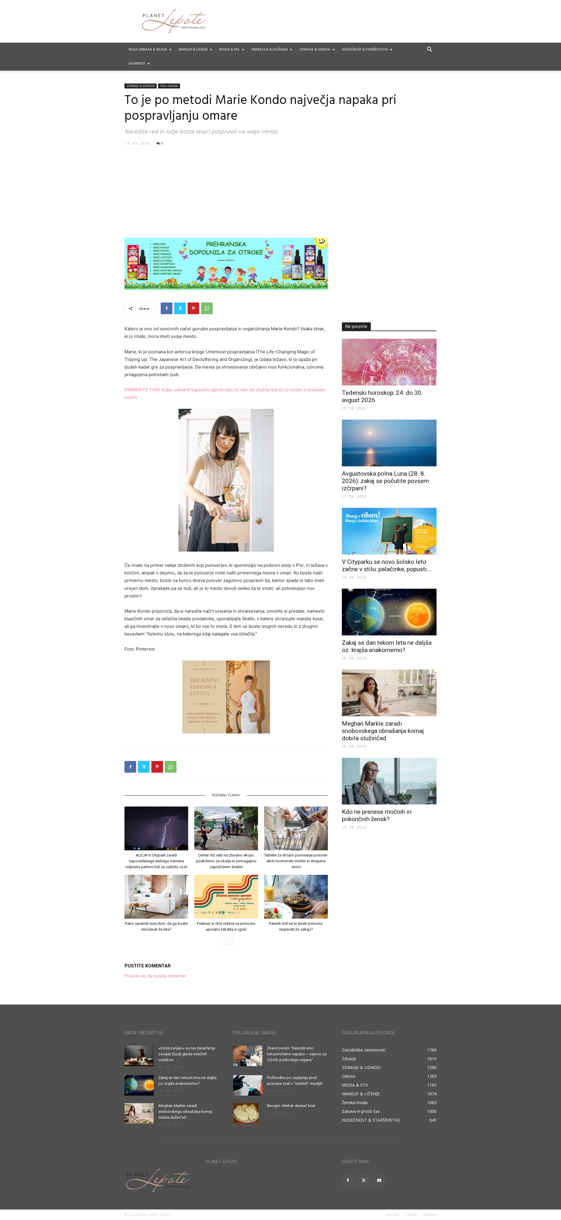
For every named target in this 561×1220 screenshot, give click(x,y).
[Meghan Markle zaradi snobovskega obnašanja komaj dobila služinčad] (389, 693)
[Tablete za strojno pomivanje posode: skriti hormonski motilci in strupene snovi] (296, 828)
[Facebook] (166, 308)
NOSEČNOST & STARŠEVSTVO (365, 50)
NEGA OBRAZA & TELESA (148, 50)
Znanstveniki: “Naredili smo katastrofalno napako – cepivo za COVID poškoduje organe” (296, 1054)
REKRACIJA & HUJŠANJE (270, 50)
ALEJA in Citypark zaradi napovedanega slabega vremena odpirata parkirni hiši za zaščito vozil (156, 861)
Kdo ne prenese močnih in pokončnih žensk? (376, 815)
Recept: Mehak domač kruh (291, 1106)
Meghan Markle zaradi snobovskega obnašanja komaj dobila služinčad (383, 731)
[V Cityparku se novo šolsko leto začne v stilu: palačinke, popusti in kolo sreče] (389, 531)
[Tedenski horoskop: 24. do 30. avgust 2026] (389, 362)
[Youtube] (379, 1180)
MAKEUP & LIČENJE (193, 50)
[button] (430, 50)
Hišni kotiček (169, 86)
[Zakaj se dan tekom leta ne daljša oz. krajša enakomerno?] (389, 612)
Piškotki (411, 1214)
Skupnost (137, 64)
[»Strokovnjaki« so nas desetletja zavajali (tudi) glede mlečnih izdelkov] (139, 1056)
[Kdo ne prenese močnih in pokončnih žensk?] (389, 781)
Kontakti (392, 1214)
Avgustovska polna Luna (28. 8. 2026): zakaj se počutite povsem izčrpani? (385, 481)
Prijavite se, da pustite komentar (155, 975)
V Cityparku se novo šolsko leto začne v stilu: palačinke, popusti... (386, 565)
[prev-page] (220, 941)
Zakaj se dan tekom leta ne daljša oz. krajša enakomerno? (387, 646)
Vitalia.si (430, 1214)
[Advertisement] (280, 191)
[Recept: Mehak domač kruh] (246, 1113)
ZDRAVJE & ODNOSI (314, 50)
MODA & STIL (229, 50)
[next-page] (229, 941)
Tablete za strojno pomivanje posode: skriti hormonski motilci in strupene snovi (296, 861)
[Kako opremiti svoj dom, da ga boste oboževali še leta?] (156, 897)
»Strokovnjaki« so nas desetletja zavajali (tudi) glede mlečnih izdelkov (186, 1054)
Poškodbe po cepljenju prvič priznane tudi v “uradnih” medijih (295, 1081)
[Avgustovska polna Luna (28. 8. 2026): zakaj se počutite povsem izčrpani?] (389, 443)
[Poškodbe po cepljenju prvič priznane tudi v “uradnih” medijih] (247, 1085)
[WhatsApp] (207, 308)
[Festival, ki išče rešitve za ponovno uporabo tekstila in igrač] (226, 897)
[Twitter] (180, 308)
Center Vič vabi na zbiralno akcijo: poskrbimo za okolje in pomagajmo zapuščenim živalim (226, 861)
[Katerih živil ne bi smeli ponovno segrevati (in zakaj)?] (296, 897)
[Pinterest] (193, 308)
